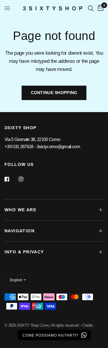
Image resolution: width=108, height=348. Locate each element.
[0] (100, 8)
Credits (87, 325)
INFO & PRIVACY (24, 251)
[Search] (91, 8)
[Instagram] (25, 179)
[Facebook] (11, 179)
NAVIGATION (19, 230)
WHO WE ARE (20, 209)
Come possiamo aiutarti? (51, 335)
